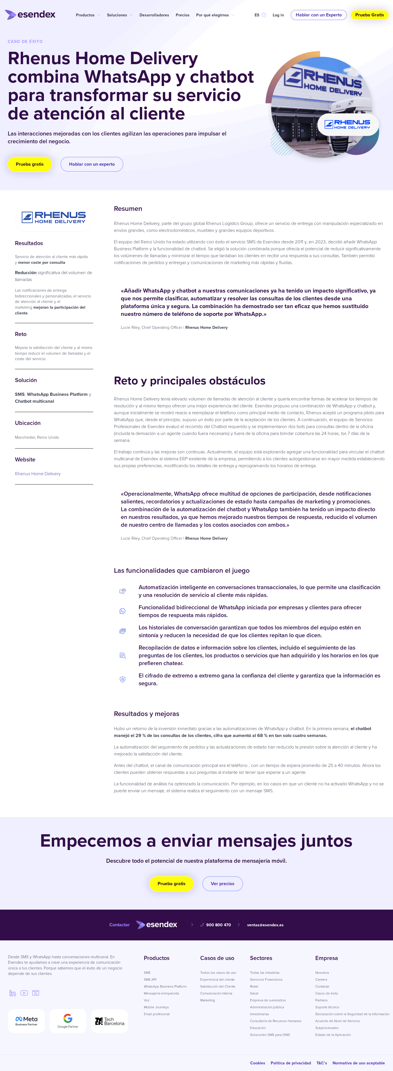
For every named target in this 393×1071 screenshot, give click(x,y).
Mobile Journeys (156, 1007)
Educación (258, 1027)
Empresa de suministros (268, 1000)
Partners (321, 1000)
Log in (278, 15)
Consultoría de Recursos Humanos (276, 1021)
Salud (254, 993)
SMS (147, 972)
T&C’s (321, 1063)
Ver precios (222, 883)
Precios (183, 15)
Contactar (322, 986)
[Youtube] (24, 992)
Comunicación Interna (216, 993)
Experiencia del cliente (217, 979)
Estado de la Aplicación (333, 1034)
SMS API (150, 979)
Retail (254, 986)
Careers (321, 979)
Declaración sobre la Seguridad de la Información (352, 1014)
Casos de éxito (326, 993)
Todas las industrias (265, 972)
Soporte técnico (327, 1007)
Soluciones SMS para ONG (270, 1034)
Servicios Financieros (266, 979)
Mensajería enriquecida (161, 993)
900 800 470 (218, 925)
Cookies (257, 1063)
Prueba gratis (30, 164)
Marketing (207, 1000)
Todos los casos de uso (218, 972)
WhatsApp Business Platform (165, 986)
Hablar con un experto (92, 164)
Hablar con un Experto (319, 15)
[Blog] (35, 992)
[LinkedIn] (12, 992)
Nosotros (322, 972)
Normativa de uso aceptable (359, 1063)
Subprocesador (327, 1027)
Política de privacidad (291, 1063)
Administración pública (267, 1007)
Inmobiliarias (259, 1014)
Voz (147, 1000)
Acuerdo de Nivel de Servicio (337, 1021)
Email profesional (157, 1014)
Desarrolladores (154, 15)
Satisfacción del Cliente (217, 986)
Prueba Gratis (369, 15)
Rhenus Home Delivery (38, 473)
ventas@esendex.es (265, 925)
